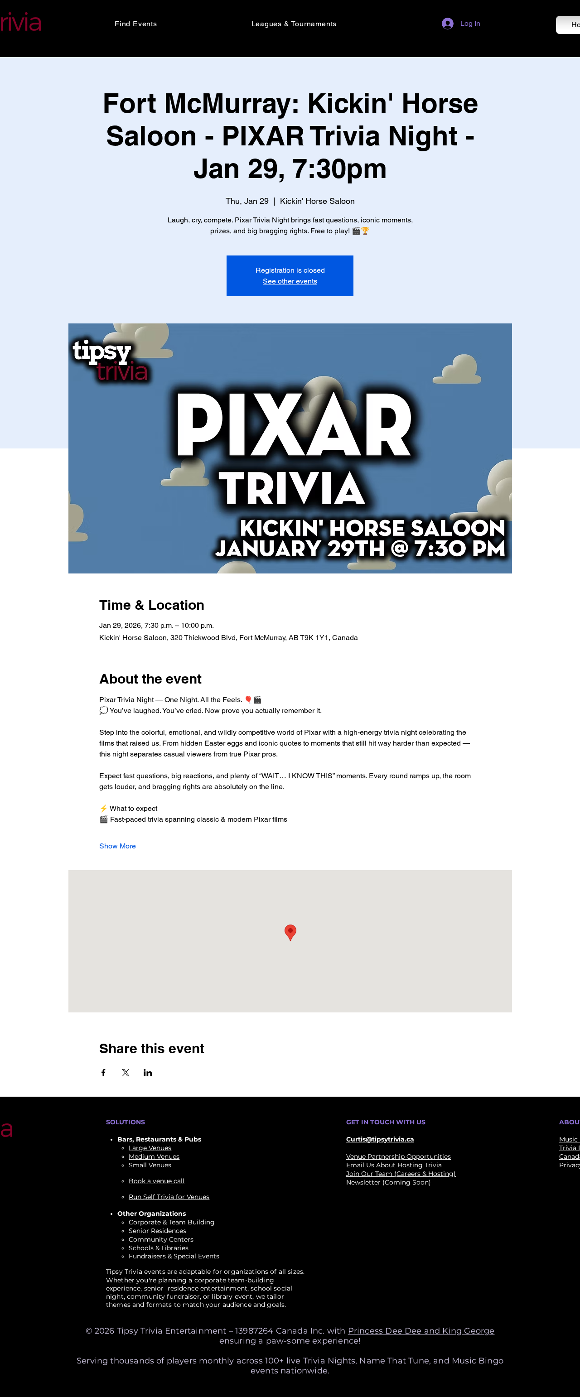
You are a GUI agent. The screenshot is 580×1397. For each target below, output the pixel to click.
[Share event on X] (125, 1072)
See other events (290, 281)
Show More (117, 846)
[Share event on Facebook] (103, 1072)
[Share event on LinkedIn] (148, 1072)
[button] (176, 24)
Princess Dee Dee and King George (421, 1331)
